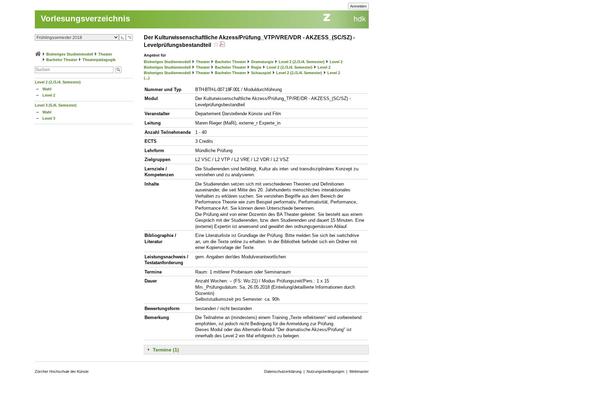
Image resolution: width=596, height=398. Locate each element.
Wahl (46, 89)
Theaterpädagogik (99, 60)
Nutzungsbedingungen (325, 371)
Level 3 (48, 118)
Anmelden (358, 6)
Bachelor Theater (61, 60)
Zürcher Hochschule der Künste (62, 371)
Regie (256, 67)
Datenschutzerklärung (282, 371)
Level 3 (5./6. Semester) (56, 105)
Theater (105, 54)
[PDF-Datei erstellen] (222, 45)
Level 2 (48, 95)
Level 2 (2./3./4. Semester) (58, 82)
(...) (147, 78)
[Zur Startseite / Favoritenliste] (38, 54)
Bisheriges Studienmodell (69, 54)
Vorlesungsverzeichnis (85, 18)
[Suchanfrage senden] (118, 70)
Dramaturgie (262, 62)
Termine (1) (166, 349)
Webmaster (359, 371)
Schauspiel (261, 73)
